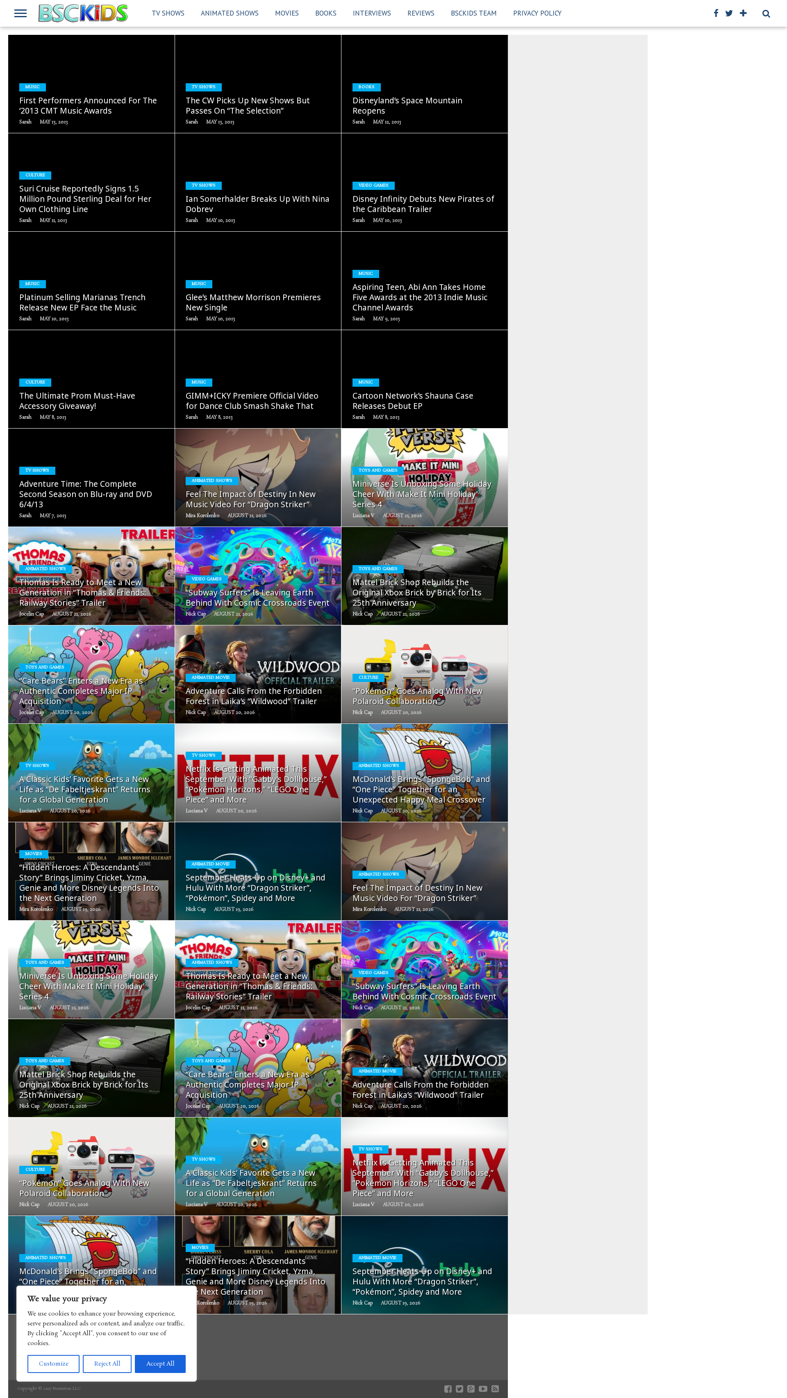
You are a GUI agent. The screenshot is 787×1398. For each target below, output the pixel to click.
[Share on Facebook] (74, 101)
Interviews (372, 13)
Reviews (420, 13)
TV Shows (168, 13)
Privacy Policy (537, 13)
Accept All (160, 1364)
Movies (287, 13)
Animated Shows (230, 13)
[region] (106, 1334)
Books (326, 13)
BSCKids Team (474, 13)
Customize (53, 1364)
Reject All (107, 1364)
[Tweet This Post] (91, 101)
